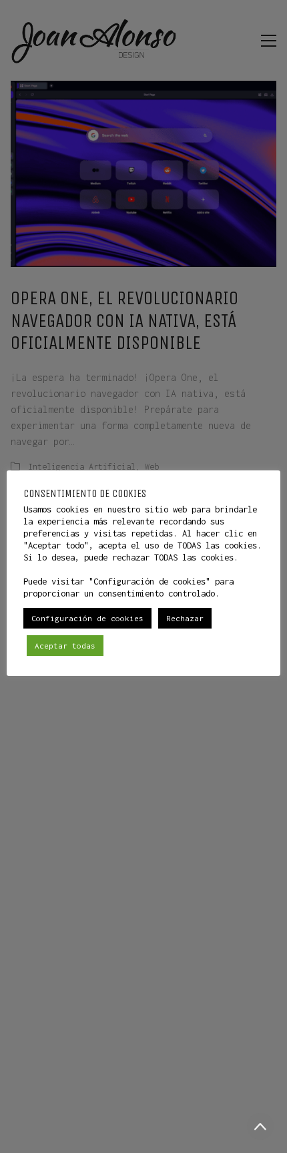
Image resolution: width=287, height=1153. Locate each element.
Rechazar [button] (185, 618)
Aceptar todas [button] (65, 645)
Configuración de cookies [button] (87, 618)
